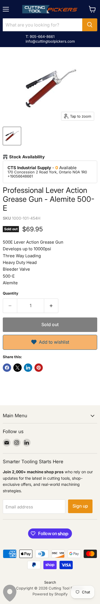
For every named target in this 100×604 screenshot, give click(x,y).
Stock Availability (27, 156)
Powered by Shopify (50, 594)
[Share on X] (17, 367)
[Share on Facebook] (7, 367)
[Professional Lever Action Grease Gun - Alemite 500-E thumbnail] (12, 136)
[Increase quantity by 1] (51, 306)
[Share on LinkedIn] (28, 367)
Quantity (10, 293)
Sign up (80, 506)
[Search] (89, 24)
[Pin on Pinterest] (38, 367)
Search (50, 582)
